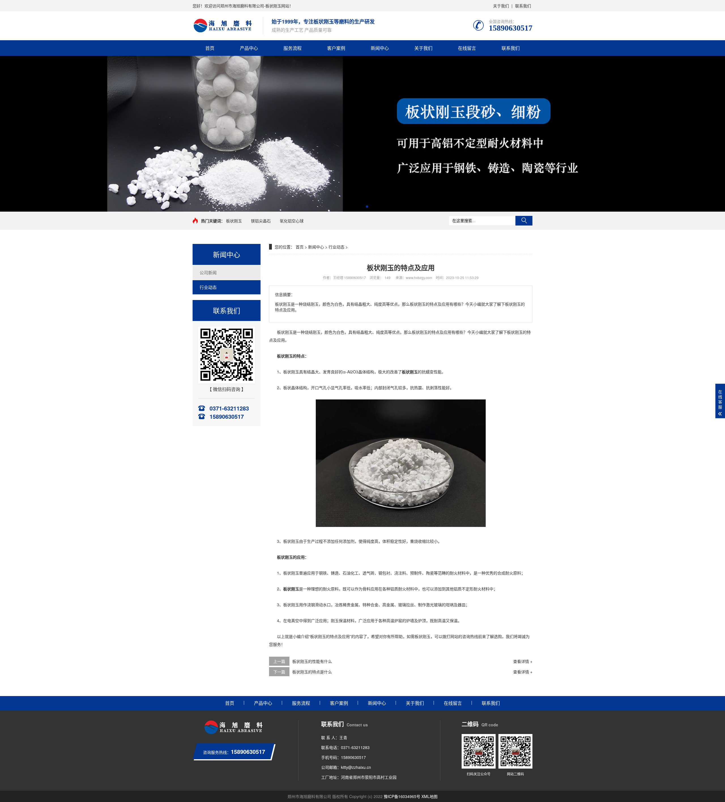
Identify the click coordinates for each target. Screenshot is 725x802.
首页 (209, 48)
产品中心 (249, 48)
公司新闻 (208, 272)
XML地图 (429, 796)
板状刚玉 (234, 221)
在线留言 (467, 48)
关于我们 (501, 5)
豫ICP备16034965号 (402, 796)
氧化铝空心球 (292, 221)
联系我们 (523, 5)
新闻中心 (380, 48)
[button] (358, 206)
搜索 (523, 221)
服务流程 (292, 48)
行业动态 (208, 287)
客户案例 (336, 48)
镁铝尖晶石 (261, 221)
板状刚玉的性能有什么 (312, 661)
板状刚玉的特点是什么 (312, 672)
